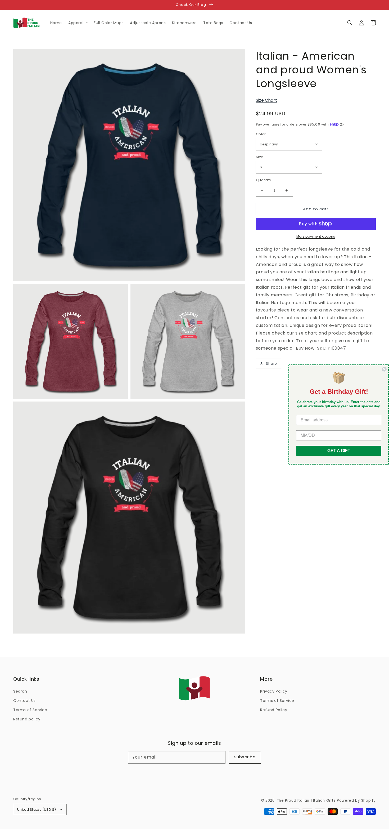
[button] (350, 23)
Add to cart (316, 209)
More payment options (315, 236)
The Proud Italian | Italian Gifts (306, 800)
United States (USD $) (36, 809)
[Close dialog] (384, 369)
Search (20, 691)
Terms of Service (30, 709)
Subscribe (245, 757)
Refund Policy (273, 709)
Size (260, 156)
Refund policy (26, 719)
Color (261, 134)
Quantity (263, 179)
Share (271, 363)
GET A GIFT (338, 450)
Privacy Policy (273, 691)
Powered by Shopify (356, 800)
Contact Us (24, 700)
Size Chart (266, 100)
